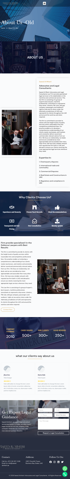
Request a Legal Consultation (53, 433)
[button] (44, 3)
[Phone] (64, 474)
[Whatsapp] (64, 468)
